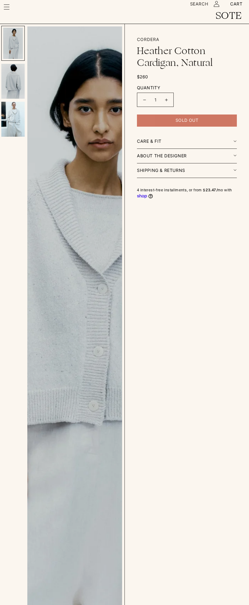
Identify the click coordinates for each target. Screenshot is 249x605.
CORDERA (148, 39)
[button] (6, 7)
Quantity (148, 87)
